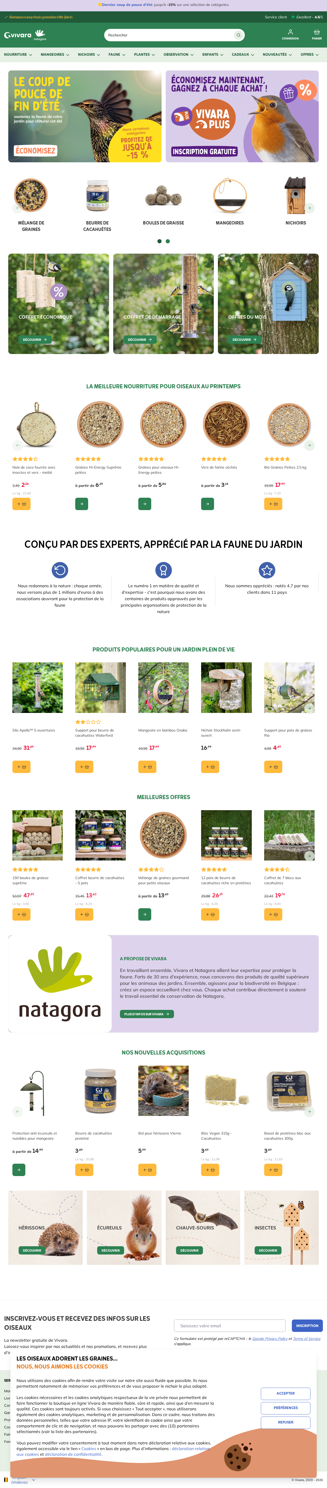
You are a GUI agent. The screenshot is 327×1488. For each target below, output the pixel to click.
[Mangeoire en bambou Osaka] (163, 687)
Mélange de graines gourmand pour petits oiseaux (163, 880)
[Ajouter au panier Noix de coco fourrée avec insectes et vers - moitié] (21, 504)
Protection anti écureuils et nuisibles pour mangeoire (34, 1136)
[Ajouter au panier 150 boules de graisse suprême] (21, 914)
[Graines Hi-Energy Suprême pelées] (100, 424)
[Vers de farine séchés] (226, 424)
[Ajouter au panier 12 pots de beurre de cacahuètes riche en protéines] (210, 914)
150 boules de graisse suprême (30, 880)
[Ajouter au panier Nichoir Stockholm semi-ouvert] (210, 767)
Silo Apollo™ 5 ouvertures (33, 730)
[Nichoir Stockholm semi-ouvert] (226, 687)
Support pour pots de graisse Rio (288, 733)
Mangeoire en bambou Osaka (162, 730)
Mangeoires (52, 55)
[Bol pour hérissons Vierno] (163, 1091)
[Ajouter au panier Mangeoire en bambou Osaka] (147, 767)
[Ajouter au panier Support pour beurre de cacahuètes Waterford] (84, 767)
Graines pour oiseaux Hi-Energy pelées (158, 470)
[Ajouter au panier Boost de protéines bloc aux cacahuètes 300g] (273, 1170)
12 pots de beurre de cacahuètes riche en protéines (226, 880)
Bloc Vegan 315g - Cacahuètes (216, 1136)
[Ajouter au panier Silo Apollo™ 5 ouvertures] (21, 767)
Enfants (210, 55)
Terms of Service (307, 1338)
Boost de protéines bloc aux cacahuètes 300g (287, 1136)
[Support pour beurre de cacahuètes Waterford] (100, 687)
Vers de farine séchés (219, 467)
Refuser (285, 1422)
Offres (307, 55)
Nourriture (15, 55)
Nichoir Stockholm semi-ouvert (221, 733)
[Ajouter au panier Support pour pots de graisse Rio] (273, 767)
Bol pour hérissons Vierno (159, 1133)
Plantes (142, 55)
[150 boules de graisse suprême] (37, 835)
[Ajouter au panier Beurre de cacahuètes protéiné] (84, 1170)
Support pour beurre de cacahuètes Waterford (94, 733)
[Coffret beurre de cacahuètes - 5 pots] (100, 835)
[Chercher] (238, 35)
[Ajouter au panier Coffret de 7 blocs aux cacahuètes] (273, 914)
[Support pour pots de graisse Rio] (289, 687)
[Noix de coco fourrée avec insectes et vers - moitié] (37, 424)
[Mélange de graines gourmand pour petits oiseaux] (163, 835)
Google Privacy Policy (269, 1338)
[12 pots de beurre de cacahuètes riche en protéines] (226, 835)
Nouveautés (275, 55)
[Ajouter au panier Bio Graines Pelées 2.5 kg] (273, 504)
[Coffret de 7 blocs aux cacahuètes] (289, 835)
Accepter (286, 1393)
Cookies (89, 1448)
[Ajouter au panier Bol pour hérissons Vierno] (147, 1170)
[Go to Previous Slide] (17, 208)
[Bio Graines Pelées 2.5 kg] (289, 424)
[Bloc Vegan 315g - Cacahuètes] (226, 1091)
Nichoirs (86, 55)
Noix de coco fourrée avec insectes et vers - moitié (34, 470)
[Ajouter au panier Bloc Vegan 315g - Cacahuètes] (210, 1170)
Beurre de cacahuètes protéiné (93, 1136)
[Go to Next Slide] (309, 208)
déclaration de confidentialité (73, 1454)
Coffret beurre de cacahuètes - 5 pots (99, 880)
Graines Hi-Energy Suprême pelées (98, 470)
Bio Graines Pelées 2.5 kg (285, 467)
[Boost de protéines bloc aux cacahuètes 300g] (289, 1091)
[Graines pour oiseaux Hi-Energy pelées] (163, 424)
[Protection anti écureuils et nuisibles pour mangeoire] (37, 1091)
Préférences (286, 1408)
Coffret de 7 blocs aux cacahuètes (282, 880)
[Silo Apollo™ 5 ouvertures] (37, 687)
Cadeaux (240, 55)
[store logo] (27, 35)
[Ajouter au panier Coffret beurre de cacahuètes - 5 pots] (84, 914)
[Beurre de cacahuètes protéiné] (100, 1091)
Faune (114, 55)
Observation (176, 55)
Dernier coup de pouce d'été (127, 4)
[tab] (159, 241)
